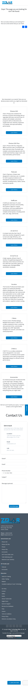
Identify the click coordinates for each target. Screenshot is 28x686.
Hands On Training (6, 576)
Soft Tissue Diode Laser (7, 554)
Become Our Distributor (7, 606)
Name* (4, 458)
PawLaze (4, 567)
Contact (4, 591)
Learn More (14, 132)
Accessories (4, 552)
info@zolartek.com (8, 535)
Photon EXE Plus (6, 544)
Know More (14, 58)
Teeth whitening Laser (7, 557)
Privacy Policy (5, 616)
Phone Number (6, 471)
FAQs (3, 608)
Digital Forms (5, 601)
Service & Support (6, 603)
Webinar (4, 581)
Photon (3, 546)
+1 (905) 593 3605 (14, 682)
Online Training (5, 579)
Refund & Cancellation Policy (9, 618)
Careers (3, 611)
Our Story (4, 588)
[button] (26, 27)
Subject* (4, 477)
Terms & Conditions (6, 613)
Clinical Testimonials (6, 598)
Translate (18, 637)
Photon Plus (5, 549)
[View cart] (20, 2)
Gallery (3, 593)
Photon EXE (4, 541)
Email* (3, 464)
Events (3, 596)
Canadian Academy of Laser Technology (11, 584)
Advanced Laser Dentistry (8, 559)
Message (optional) (7, 483)
